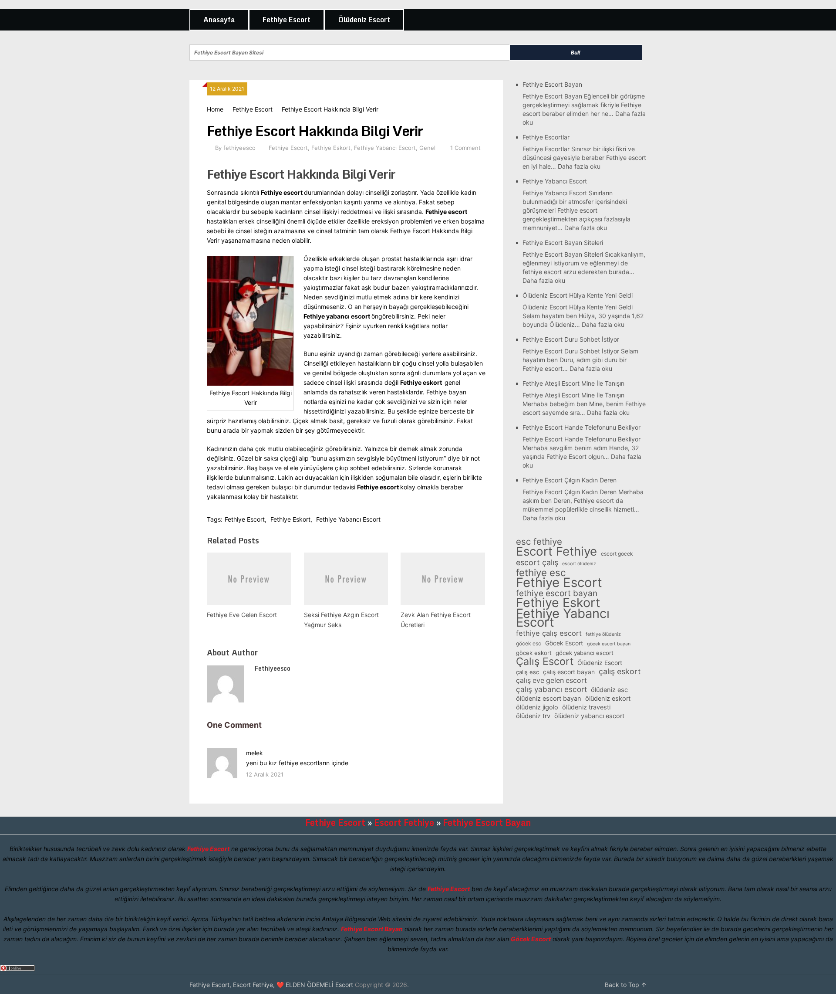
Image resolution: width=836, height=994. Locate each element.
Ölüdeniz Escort (364, 19)
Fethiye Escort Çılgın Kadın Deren (569, 480)
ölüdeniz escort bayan (548, 698)
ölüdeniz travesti (586, 707)
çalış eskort (619, 671)
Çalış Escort (544, 661)
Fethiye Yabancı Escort (385, 147)
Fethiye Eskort (331, 147)
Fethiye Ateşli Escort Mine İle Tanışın (573, 383)
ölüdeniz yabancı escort (589, 716)
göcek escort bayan (608, 644)
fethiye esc (541, 572)
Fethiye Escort (286, 19)
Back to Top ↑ (626, 984)
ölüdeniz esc (609, 690)
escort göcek (617, 553)
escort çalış (537, 562)
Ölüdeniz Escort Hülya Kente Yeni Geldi (577, 295)
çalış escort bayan (569, 671)
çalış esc (527, 671)
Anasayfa (219, 19)
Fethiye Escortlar (546, 137)
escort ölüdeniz (579, 564)
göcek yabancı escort (585, 652)
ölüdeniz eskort (607, 698)
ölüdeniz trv (533, 716)
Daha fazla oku (579, 166)
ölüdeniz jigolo (537, 707)
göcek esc (528, 643)
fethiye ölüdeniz (603, 634)
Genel (427, 147)
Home (215, 109)
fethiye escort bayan (556, 593)
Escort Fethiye (556, 551)
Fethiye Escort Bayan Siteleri (562, 242)
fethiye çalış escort (549, 633)
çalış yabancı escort (551, 689)
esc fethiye (539, 541)
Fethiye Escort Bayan (552, 84)
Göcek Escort (564, 643)
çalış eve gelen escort (551, 680)
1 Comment (465, 147)
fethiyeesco (239, 147)
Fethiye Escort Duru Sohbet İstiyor (570, 339)
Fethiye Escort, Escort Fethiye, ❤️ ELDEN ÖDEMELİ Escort (271, 984)
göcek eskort (534, 652)
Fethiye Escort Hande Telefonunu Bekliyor (581, 427)
